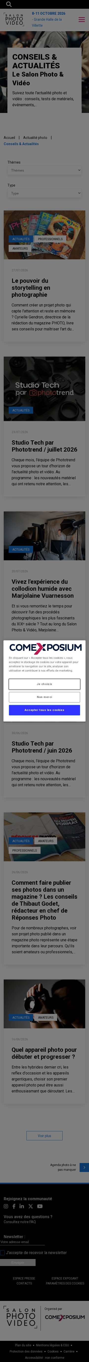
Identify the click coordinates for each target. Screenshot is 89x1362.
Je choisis (44, 684)
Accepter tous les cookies (44, 710)
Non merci (44, 697)
